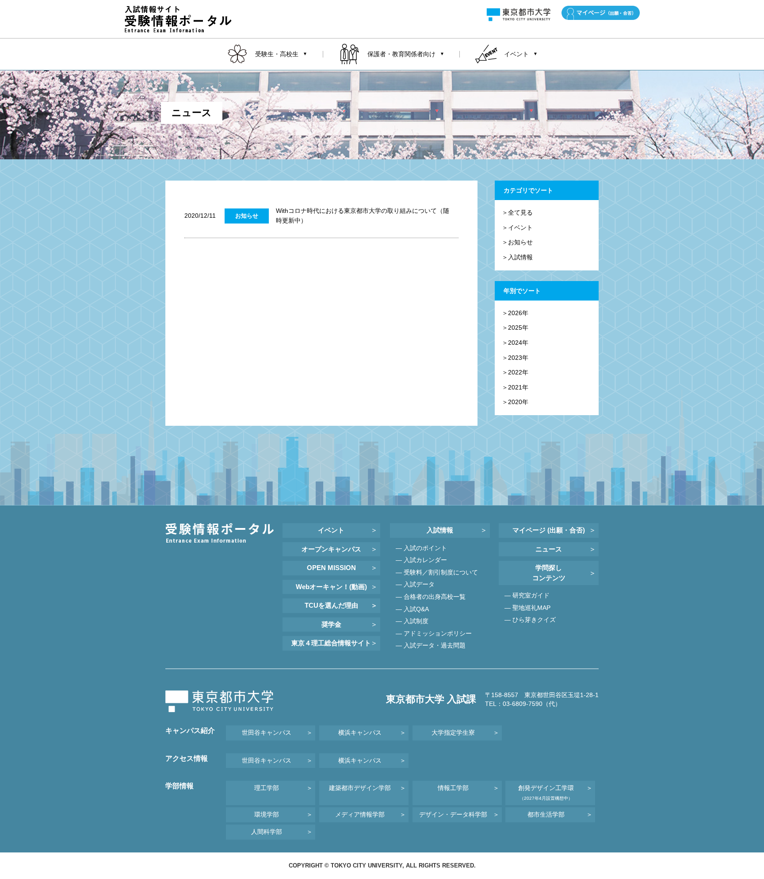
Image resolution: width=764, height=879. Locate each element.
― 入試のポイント (421, 547)
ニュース (548, 549)
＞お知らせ (517, 242)
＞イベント (517, 227)
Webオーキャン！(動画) (331, 586)
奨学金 (331, 624)
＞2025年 (515, 327)
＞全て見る (517, 212)
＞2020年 (515, 401)
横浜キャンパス (360, 732)
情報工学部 (453, 787)
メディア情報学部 (360, 814)
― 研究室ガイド (527, 595)
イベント (331, 530)
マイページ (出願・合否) (548, 530)
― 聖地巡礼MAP (527, 607)
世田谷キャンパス (266, 732)
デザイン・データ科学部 (453, 814)
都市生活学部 (546, 814)
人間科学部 (266, 831)
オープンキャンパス (331, 549)
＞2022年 (515, 372)
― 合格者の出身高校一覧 (431, 596)
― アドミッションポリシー (434, 633)
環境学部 (266, 814)
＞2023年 (515, 357)
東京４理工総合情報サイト (331, 643)
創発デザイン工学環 (546, 792)
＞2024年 (515, 342)
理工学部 (266, 787)
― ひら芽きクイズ (530, 619)
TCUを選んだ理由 (331, 605)
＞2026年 (515, 312)
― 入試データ (415, 584)
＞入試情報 (517, 257)
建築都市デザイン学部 (360, 787)
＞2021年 (515, 387)
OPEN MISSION (331, 567)
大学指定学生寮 (453, 732)
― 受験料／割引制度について (437, 572)
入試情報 (440, 530)
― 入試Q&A (412, 609)
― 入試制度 (412, 621)
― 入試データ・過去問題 (431, 645)
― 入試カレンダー (421, 559)
